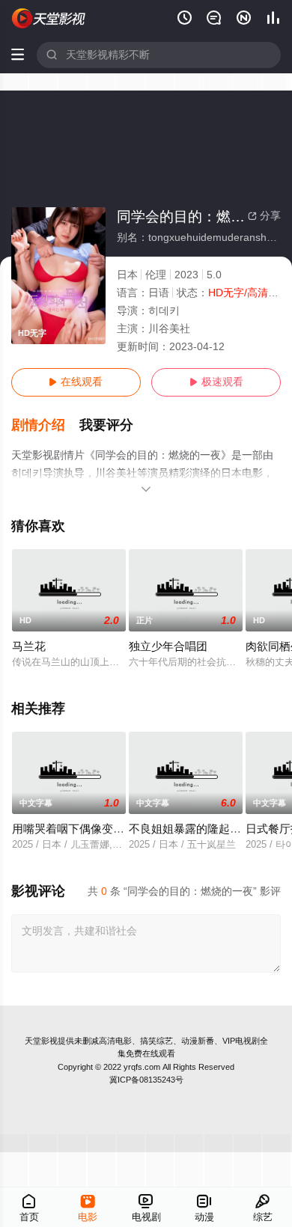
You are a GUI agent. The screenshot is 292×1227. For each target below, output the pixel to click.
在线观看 (76, 382)
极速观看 (216, 382)
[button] (45, 425)
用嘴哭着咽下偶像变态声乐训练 (90, 829)
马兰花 (29, 646)
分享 (264, 215)
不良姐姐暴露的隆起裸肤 (190, 829)
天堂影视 (41, 1040)
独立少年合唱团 (168, 646)
